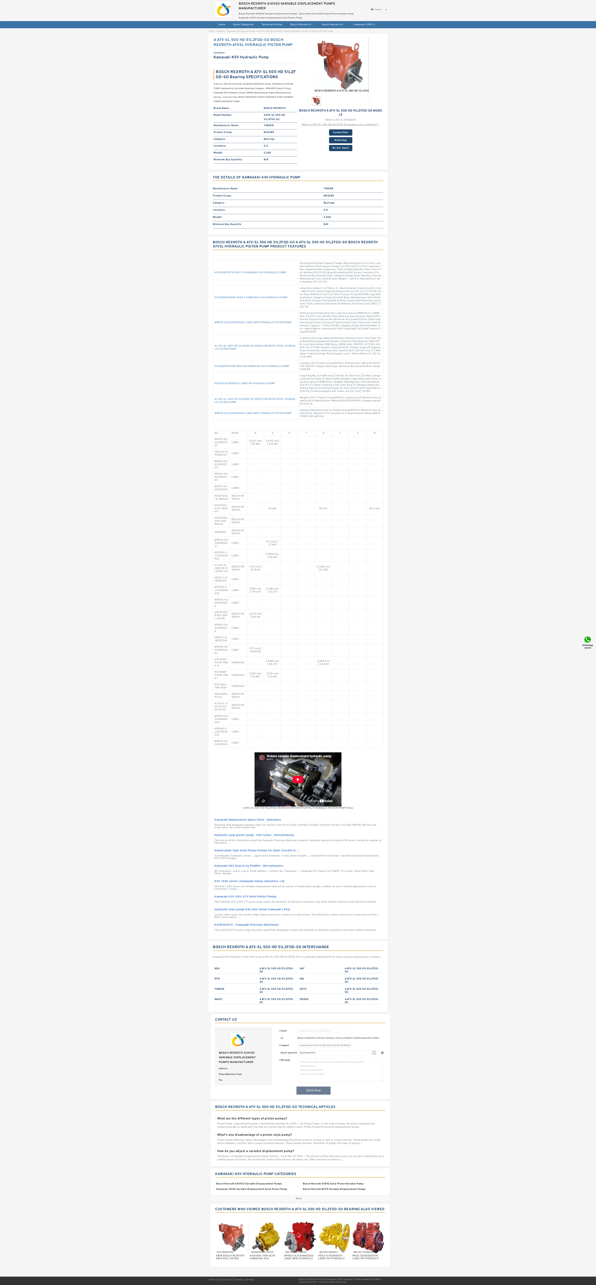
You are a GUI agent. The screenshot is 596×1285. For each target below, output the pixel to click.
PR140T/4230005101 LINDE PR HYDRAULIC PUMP (244, 383)
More (299, 1198)
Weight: (218, 152)
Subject (284, 1045)
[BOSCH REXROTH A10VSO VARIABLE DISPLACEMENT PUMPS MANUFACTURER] (223, 8)
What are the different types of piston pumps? (252, 1119)
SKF (302, 968)
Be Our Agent (340, 148)
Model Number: (223, 115)
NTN (217, 978)
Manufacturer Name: (226, 125)
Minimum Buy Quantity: (228, 159)
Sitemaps (249, 1279)
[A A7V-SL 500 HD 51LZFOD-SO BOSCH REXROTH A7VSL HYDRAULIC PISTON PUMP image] (341, 65)
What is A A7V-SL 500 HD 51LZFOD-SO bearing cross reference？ (340, 124)
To (282, 1038)
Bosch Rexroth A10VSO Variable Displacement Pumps (304, 24)
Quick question (289, 1052)
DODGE (304, 999)
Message (284, 1060)
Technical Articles (272, 24)
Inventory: (220, 146)
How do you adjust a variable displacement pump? (255, 1151)
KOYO (303, 989)
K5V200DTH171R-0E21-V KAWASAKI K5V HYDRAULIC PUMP (250, 272)
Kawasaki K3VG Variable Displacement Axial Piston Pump (367, 24)
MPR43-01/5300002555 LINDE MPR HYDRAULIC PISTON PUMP (253, 413)
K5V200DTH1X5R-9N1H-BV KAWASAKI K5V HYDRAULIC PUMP (251, 366)
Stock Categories (243, 24)
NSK (217, 968)
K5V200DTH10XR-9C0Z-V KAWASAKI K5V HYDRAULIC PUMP (251, 297)
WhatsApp (340, 140)
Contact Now (340, 132)
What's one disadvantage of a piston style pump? (254, 1135)
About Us (214, 1279)
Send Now (313, 1091)
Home (221, 24)
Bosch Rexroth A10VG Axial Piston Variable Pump (336, 24)
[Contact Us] (588, 642)
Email (283, 1031)
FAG (302, 978)
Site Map (238, 1279)
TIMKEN (219, 989)
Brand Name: (221, 108)
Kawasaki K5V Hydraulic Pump (241, 31)
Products (220, 31)
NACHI (218, 999)
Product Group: (223, 132)
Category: (220, 139)
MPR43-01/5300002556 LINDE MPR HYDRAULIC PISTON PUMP (253, 322)
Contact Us (226, 1279)
